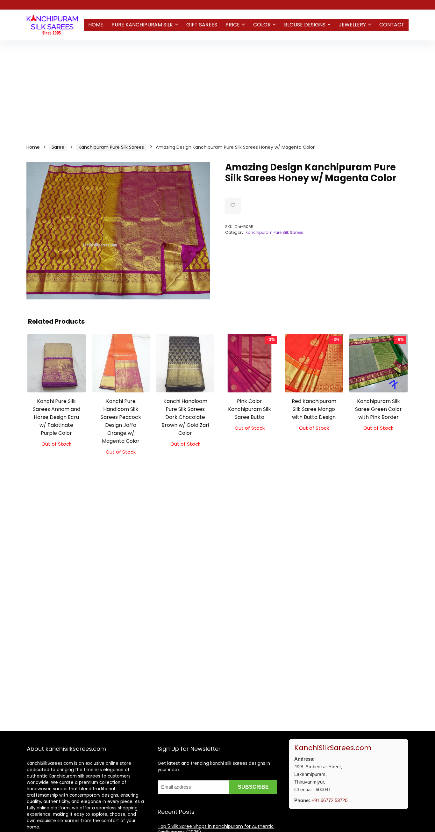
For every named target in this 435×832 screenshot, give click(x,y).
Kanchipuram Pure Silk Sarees (111, 147)
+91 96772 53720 (329, 800)
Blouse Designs (304, 24)
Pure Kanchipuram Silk (142, 24)
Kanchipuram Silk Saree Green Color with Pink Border (378, 409)
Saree (58, 147)
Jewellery (352, 24)
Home (95, 24)
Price (232, 24)
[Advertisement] (217, 88)
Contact (391, 24)
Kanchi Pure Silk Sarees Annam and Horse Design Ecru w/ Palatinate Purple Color (56, 417)
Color (262, 24)
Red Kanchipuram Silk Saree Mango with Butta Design (314, 409)
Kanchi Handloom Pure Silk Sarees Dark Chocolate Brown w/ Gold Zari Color (185, 417)
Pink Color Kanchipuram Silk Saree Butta (249, 409)
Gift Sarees (201, 24)
